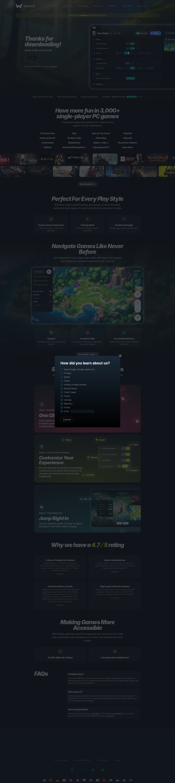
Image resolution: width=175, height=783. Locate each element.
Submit (67, 419)
